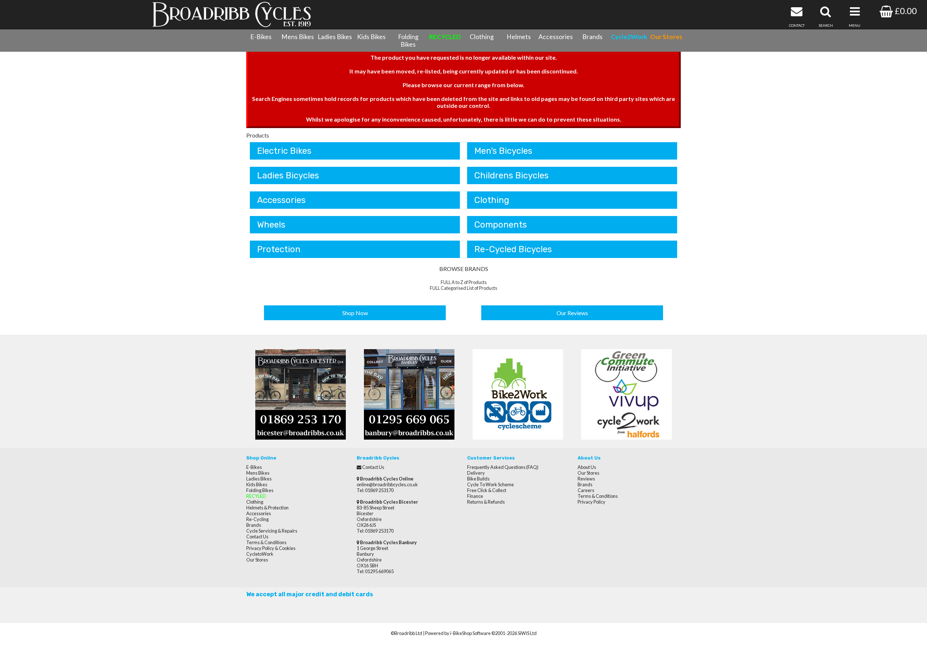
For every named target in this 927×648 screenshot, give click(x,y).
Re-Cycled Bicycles (513, 249)
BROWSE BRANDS (463, 268)
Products (257, 135)
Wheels (271, 225)
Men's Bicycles (503, 151)
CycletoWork (259, 554)
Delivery (476, 473)
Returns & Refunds (486, 502)
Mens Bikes (297, 37)
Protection (279, 249)
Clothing (482, 37)
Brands (592, 37)
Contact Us (257, 536)
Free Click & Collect (486, 490)
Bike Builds (478, 479)
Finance (475, 496)
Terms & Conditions (266, 542)
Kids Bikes (371, 37)
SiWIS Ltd (527, 633)
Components (500, 225)
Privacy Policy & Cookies (270, 548)
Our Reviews (572, 312)
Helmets (519, 37)
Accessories (555, 37)
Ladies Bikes (335, 37)
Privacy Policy (591, 502)
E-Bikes (261, 37)
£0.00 (905, 10)
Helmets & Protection (267, 508)
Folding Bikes (408, 40)
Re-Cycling (257, 519)
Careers (586, 490)
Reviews (586, 479)
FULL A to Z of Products (464, 282)
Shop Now (355, 312)
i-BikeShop (461, 633)
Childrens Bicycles (511, 175)
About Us (587, 467)
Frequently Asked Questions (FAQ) (502, 467)
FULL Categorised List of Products (463, 288)
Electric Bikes (284, 151)
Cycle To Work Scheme (490, 484)
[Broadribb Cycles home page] (232, 14)
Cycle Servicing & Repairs (271, 531)
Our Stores (257, 560)
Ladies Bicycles (288, 175)
